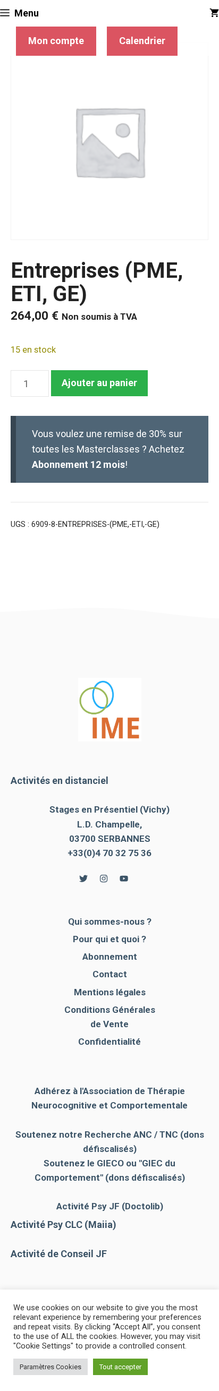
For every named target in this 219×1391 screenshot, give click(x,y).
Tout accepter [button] (120, 1367)
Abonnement (109, 956)
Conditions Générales (109, 1009)
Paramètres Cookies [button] (50, 1367)
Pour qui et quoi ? (109, 939)
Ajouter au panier (99, 382)
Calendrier (142, 40)
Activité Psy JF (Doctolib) (109, 1206)
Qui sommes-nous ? (109, 921)
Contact (109, 974)
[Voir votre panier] (214, 13)
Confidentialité (109, 1041)
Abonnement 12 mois (78, 464)
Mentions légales (110, 992)
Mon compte (56, 40)
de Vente (109, 1024)
